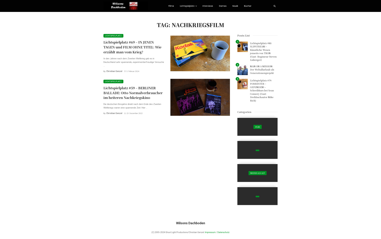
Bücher (247, 5)
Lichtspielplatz (187, 5)
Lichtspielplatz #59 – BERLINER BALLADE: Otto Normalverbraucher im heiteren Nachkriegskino (133, 93)
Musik (235, 5)
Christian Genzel (114, 71)
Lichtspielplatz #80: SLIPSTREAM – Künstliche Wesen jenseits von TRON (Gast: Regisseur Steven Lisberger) (263, 52)
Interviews (208, 5)
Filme (171, 5)
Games (223, 5)
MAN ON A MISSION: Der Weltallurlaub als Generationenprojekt (262, 70)
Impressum (210, 232)
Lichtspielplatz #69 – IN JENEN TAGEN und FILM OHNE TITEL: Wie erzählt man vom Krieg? (132, 47)
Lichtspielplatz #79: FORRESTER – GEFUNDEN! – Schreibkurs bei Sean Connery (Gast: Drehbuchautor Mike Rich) (262, 90)
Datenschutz (223, 232)
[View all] (257, 127)
